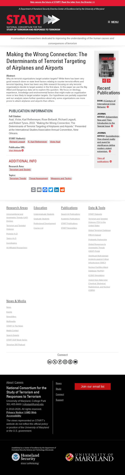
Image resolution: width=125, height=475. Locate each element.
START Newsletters (69, 228)
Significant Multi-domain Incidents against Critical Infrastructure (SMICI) (98, 259)
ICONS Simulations (96, 275)
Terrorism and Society (20, 169)
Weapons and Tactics (61, 178)
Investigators (11, 243)
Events (9, 312)
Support (59, 399)
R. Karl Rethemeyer (37, 141)
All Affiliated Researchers (16, 248)
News (8, 307)
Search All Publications (70, 214)
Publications (69, 208)
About (9, 382)
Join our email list (92, 386)
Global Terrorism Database (99, 230)
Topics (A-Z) (11, 238)
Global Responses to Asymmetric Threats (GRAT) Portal (97, 247)
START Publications (69, 223)
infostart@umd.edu (33, 404)
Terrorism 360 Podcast (15, 345)
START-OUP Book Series (16, 340)
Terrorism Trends (18, 178)
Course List (38, 228)
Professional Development (45, 223)
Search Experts (12, 335)
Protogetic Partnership (97, 240)
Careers (19, 382)
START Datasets (95, 214)
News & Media (16, 301)
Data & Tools (96, 208)
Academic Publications (70, 219)
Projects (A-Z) (12, 234)
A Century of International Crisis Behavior (106, 104)
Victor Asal (55, 141)
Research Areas (17, 208)
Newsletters (11, 317)
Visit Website (15, 150)
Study (58, 388)
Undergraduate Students (44, 214)
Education (109, 58)
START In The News (14, 326)
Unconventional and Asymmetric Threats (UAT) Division (17, 217)
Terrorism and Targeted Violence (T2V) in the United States (98, 222)
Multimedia (11, 321)
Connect (60, 394)
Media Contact (12, 331)
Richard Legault (17, 141)
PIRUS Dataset (94, 235)
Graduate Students (41, 219)
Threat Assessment (38, 178)
